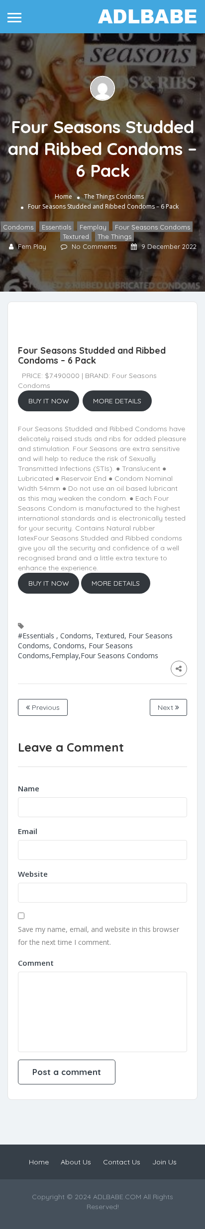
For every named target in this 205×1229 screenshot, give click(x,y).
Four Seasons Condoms (152, 227)
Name (28, 788)
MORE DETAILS (117, 400)
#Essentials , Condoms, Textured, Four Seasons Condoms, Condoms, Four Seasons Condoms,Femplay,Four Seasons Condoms (95, 645)
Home (63, 196)
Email (27, 831)
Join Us (164, 1161)
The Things (99, 196)
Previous (45, 707)
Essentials (56, 227)
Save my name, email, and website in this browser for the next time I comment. (98, 935)
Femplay (93, 227)
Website (33, 874)
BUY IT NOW (48, 400)
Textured (76, 236)
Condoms (130, 196)
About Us (76, 1161)
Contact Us (121, 1161)
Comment (36, 963)
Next (166, 707)
